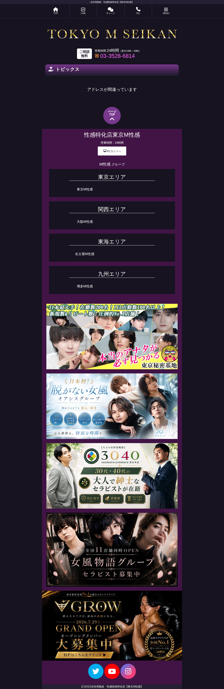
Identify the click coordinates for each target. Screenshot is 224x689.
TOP (55, 13)
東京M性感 (85, 189)
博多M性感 (85, 286)
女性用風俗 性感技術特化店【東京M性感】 (112, 2)
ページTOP (112, 113)
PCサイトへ (112, 151)
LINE (83, 13)
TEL (138, 13)
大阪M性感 (85, 221)
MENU (166, 13)
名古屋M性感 (84, 254)
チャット (110, 13)
